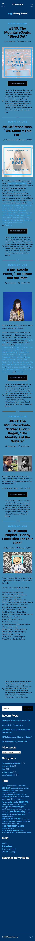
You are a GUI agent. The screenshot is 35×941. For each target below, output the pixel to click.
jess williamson (13, 507)
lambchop (28, 812)
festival (24, 801)
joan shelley (15, 244)
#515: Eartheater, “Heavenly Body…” (17, 737)
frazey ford (14, 389)
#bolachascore (13, 183)
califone (15, 92)
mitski (23, 814)
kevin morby (17, 811)
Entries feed (7, 846)
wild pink (8, 406)
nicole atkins (13, 395)
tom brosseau (18, 253)
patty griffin (24, 246)
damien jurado (9, 796)
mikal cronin (16, 690)
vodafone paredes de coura (13, 830)
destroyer (18, 799)
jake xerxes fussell (17, 809)
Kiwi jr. (24, 99)
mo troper (24, 101)
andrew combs (20, 90)
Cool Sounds (9, 94)
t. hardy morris (19, 402)
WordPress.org (8, 852)
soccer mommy (6, 823)
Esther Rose (22, 183)
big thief (6, 788)
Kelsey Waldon (13, 215)
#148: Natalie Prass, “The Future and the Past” (17, 274)
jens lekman (9, 688)
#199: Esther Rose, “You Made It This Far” (17, 131)
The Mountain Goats (17, 108)
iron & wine (6, 809)
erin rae (28, 384)
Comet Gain (6, 220)
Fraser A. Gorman (8, 355)
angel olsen (22, 785)
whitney (7, 255)
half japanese (26, 686)
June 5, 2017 (25, 446)
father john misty (10, 386)
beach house (19, 501)
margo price (5, 814)
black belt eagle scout (22, 237)
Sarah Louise (24, 362)
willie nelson (22, 832)
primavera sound (11, 818)
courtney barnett (9, 792)
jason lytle (28, 242)
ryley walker (12, 821)
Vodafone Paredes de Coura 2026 (16, 721)
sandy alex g (9, 251)
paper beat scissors (23, 509)
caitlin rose (8, 92)
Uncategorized (8, 775)
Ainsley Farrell (25, 215)
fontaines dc (9, 242)
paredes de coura (8, 816)
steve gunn (15, 823)
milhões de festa (15, 814)
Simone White (23, 213)
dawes (4, 799)
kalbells (22, 507)
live (3, 769)
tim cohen (24, 697)
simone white (18, 251)
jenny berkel (9, 99)
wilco (14, 832)
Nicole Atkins (11, 359)
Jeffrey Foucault (20, 364)
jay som (7, 244)
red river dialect (24, 248)
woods (29, 832)
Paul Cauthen (6, 218)
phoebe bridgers (26, 693)
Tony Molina (16, 350)
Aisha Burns (18, 369)
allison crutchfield (17, 684)
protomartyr (26, 819)
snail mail (21, 400)
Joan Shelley (18, 208)
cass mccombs (24, 92)
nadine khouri (15, 693)
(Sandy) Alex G (7, 205)
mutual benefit (14, 393)
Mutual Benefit (24, 367)
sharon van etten (23, 821)
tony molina (14, 110)
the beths (15, 105)
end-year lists (8, 766)
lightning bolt (14, 246)
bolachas (12, 41)
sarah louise (13, 400)
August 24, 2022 (25, 41)
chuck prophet (16, 686)
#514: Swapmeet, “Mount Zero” (15, 742)
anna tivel (29, 90)
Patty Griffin (12, 213)
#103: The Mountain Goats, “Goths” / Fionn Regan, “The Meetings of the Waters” (17, 431)
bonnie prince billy (17, 788)
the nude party (18, 404)
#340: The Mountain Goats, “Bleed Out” (17, 32)
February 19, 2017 (25, 548)
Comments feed (9, 849)
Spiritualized (6, 357)
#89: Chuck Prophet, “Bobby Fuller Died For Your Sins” (17, 537)
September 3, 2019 (25, 140)
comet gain (8, 240)
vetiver (26, 253)
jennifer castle (25, 391)
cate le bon (19, 790)
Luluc (16, 367)
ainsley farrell (9, 90)
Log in (4, 843)
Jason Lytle (28, 220)
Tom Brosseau (13, 210)
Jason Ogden (24, 97)
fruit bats (22, 804)
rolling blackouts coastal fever (15, 512)
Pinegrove (8, 225)
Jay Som (10, 208)
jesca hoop (17, 99)
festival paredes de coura (9, 804)
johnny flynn (18, 688)
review (5, 821)
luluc (6, 393)
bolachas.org (17, 4)
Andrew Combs (20, 355)
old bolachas (7, 772)
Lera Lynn (27, 369)
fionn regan (21, 505)
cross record (17, 240)
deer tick (10, 799)
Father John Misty (18, 357)
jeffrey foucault (14, 391)
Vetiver (29, 203)
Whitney (17, 205)
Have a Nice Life (17, 220)
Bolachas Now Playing (17, 23)
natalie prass (23, 393)
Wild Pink (15, 347)
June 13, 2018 (25, 283)
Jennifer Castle (22, 359)
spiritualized (9, 402)
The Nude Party (11, 352)
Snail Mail (10, 369)
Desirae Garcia (7, 372)
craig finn (24, 794)
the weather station (8, 828)
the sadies (16, 697)
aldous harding (20, 681)
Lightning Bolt (7, 223)
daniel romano (15, 503)
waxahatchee (6, 832)
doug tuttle (12, 505)
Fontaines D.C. (18, 223)
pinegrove (14, 248)
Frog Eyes (9, 367)
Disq (15, 94)
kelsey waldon (24, 244)
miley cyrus (12, 509)
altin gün (4, 785)
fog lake (20, 386)
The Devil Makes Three (20, 218)
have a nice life (19, 242)
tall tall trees (9, 695)
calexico (26, 788)
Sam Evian (20, 372)
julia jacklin (5, 812)
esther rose (26, 240)
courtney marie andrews (11, 794)
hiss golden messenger (13, 806)
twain (21, 110)
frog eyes (22, 389)
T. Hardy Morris (23, 352)
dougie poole (22, 94)
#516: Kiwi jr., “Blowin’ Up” (12, 725)
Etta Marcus (15, 97)
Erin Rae (16, 362)
